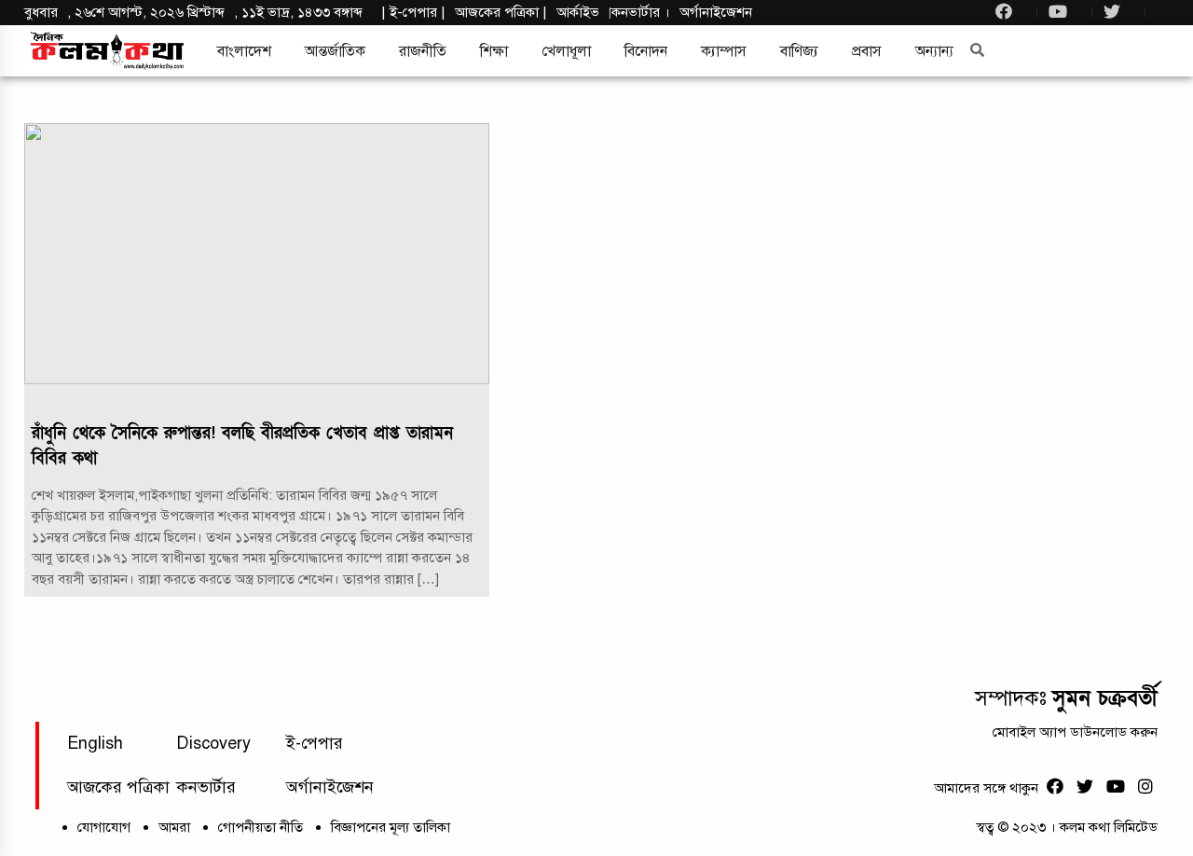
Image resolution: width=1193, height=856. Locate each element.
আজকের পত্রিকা (118, 787)
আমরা (174, 827)
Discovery (213, 743)
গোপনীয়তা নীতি (260, 827)
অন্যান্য (934, 51)
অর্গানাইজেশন (715, 12)
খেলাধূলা (566, 51)
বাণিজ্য (799, 51)
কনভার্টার (637, 12)
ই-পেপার (413, 12)
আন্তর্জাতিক (335, 51)
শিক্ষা (494, 51)
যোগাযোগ (103, 827)
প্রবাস (867, 51)
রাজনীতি (422, 51)
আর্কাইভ (577, 12)
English (95, 743)
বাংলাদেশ (244, 51)
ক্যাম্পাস (724, 51)
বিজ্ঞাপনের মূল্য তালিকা (390, 827)
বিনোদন (645, 51)
